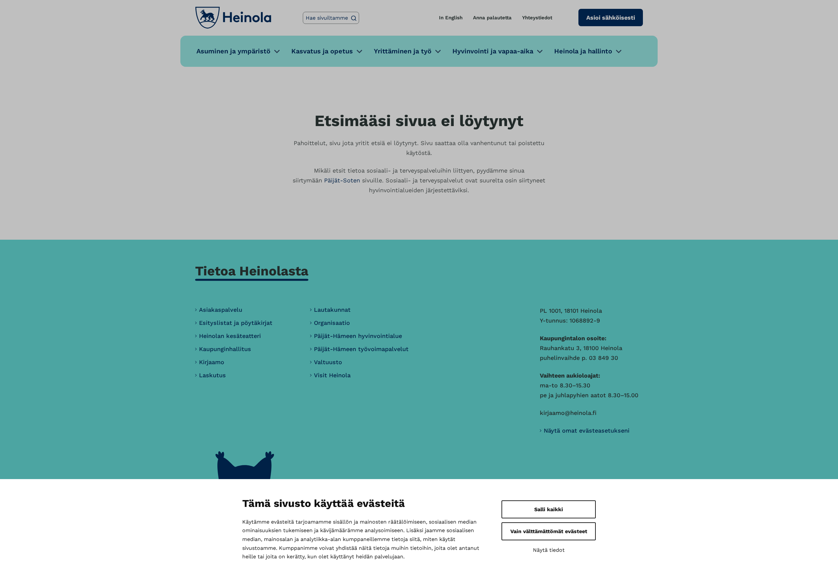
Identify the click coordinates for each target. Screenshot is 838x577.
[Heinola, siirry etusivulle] (233, 18)
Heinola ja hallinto (583, 51)
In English (451, 18)
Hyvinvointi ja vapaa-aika (492, 51)
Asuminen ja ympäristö (233, 51)
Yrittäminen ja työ (402, 51)
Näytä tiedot (549, 550)
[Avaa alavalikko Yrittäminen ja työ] (438, 51)
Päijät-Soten (342, 180)
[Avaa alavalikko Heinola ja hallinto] (618, 51)
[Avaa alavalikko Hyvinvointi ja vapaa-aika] (539, 51)
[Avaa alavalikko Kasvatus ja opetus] (359, 51)
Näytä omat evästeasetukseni (586, 430)
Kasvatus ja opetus (322, 51)
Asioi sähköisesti (610, 17)
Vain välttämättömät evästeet (548, 531)
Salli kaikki (548, 509)
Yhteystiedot (537, 18)
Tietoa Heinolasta (251, 271)
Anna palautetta (492, 18)
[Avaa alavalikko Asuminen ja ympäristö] (277, 51)
